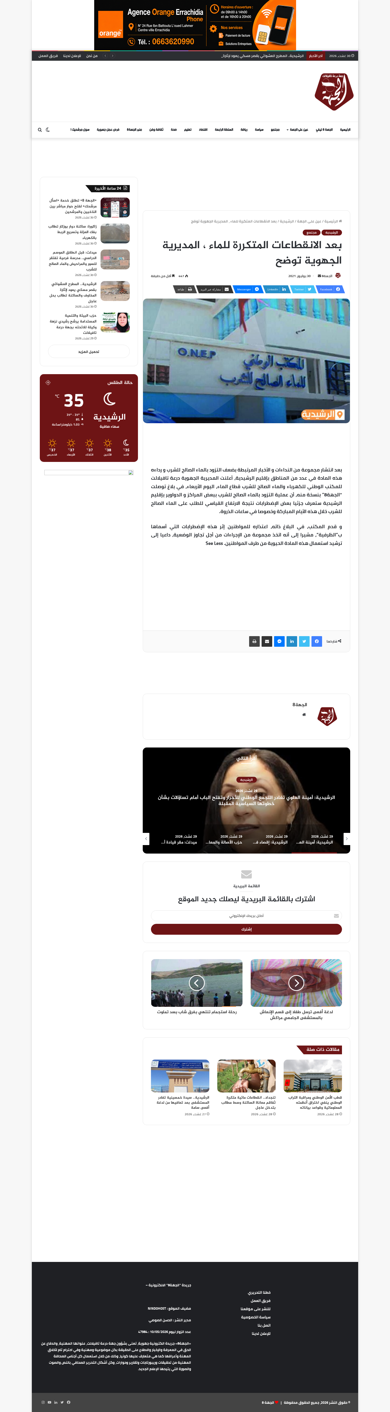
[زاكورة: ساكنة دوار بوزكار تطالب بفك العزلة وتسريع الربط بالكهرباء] (115, 233)
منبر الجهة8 (134, 130)
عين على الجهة (299, 130)
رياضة (244, 130)
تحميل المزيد (88, 351)
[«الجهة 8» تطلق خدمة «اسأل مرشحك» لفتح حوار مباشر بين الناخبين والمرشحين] (115, 207)
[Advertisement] (140, 78)
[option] (246, 800)
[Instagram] (43, 1402)
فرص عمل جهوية (108, 130)
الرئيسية (345, 130)
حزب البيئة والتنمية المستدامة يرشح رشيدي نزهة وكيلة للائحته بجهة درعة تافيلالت (73, 324)
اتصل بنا (264, 1325)
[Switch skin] (48, 130)
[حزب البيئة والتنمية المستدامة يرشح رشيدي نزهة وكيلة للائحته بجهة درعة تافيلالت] (115, 323)
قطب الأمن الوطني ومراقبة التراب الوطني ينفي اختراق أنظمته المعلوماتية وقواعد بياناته (315, 1103)
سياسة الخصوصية (256, 1317)
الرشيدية (287, 221)
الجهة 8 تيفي (324, 130)
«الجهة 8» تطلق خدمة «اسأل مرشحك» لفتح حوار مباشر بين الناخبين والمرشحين (73, 206)
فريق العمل (48, 56)
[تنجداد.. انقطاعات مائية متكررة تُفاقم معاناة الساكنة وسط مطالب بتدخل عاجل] (246, 1076)
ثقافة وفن (156, 130)
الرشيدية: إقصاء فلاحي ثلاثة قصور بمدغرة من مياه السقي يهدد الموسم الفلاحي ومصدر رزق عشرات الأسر (246, 801)
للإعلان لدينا (72, 56)
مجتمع (275, 130)
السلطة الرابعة (224, 130)
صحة (174, 130)
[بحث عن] (40, 130)
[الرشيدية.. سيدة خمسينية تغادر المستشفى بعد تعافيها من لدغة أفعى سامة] (180, 1076)
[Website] (304, 714)
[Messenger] (279, 641)
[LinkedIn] (292, 641)
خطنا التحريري (259, 1292)
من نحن (92, 56)
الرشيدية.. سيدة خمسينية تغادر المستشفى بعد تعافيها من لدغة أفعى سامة (183, 1103)
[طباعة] (254, 641)
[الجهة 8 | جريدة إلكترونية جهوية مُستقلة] (334, 91)
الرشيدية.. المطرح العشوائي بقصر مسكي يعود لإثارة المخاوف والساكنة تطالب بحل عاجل (236, 56)
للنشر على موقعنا (256, 1308)
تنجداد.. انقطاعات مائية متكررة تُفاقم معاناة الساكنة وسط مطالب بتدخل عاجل (248, 1103)
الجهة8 (327, 276)
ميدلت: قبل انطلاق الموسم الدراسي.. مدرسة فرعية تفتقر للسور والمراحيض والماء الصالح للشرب (73, 261)
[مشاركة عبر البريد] (267, 641)
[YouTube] (49, 1402)
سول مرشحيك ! (80, 130)
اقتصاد (203, 130)
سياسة (259, 130)
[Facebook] (316, 641)
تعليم (188, 130)
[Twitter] (304, 641)
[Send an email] (319, 276)
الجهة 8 (268, 1402)
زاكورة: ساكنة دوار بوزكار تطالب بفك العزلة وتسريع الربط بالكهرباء (72, 232)
